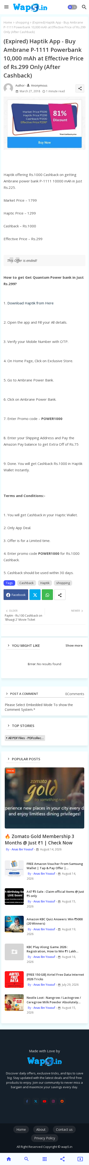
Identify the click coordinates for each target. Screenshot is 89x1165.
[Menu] (6, 7)
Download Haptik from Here (30, 303)
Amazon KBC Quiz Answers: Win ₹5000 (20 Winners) (55, 921)
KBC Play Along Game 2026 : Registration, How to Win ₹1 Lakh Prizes (51, 949)
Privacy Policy (44, 1138)
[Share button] (60, 594)
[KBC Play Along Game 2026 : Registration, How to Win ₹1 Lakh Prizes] (14, 952)
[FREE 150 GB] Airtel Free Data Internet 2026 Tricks (55, 976)
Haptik (45, 583)
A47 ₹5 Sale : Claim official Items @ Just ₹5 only (55, 893)
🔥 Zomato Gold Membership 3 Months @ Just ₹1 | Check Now (39, 839)
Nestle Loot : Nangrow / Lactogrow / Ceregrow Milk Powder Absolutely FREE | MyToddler (54, 999)
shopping (22, 22)
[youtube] (44, 1101)
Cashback (26, 583)
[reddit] (62, 1101)
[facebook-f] (27, 1101)
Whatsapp (47, 594)
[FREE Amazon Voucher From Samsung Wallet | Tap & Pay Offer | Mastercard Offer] (14, 868)
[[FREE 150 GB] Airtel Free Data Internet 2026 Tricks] (14, 979)
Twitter (35, 594)
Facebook (19, 595)
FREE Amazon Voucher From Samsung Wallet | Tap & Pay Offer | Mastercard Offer (55, 866)
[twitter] (36, 1101)
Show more (74, 645)
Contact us (64, 1129)
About (41, 1129)
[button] (72, 7)
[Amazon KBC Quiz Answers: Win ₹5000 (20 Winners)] (14, 924)
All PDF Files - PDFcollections (26, 738)
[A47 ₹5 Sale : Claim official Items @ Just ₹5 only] (14, 896)
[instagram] (53, 1101)
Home (8, 22)
